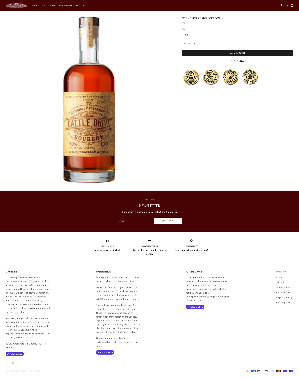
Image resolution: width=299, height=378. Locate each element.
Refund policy (283, 302)
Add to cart (237, 53)
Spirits (34, 5)
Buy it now (237, 61)
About (279, 277)
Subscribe (168, 220)
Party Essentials (65, 5)
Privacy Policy (283, 292)
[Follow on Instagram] (13, 363)
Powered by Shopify (33, 371)
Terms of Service (284, 287)
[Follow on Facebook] (7, 363)
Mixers (52, 5)
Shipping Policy (284, 297)
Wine (43, 5)
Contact (280, 282)
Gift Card (80, 5)
